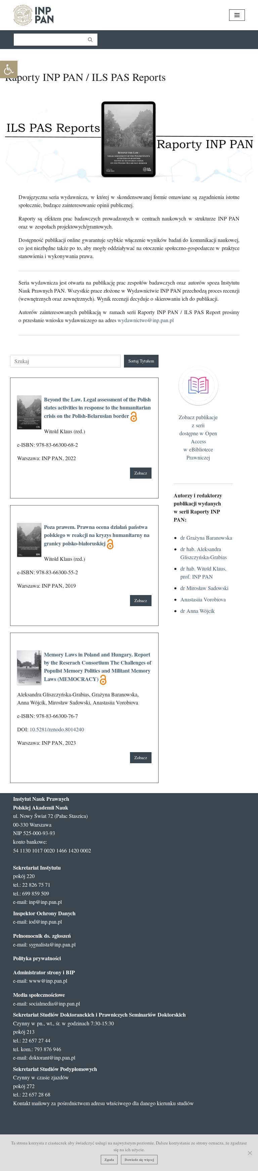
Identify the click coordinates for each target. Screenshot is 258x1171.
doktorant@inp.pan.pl (52, 1057)
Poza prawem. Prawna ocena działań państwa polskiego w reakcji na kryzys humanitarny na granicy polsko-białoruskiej (96, 535)
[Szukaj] (90, 39)
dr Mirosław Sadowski (204, 587)
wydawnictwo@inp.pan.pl (146, 320)
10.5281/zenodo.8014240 (57, 729)
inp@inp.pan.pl (45, 901)
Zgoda (109, 1159)
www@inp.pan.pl (48, 980)
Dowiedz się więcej (139, 1159)
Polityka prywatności (37, 958)
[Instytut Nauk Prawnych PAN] (33, 15)
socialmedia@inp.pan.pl (54, 1003)
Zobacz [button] (140, 473)
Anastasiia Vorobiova (203, 599)
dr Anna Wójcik (197, 610)
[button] (8, 69)
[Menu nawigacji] (237, 15)
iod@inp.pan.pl (45, 921)
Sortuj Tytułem (141, 361)
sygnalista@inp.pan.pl (52, 944)
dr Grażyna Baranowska (206, 537)
